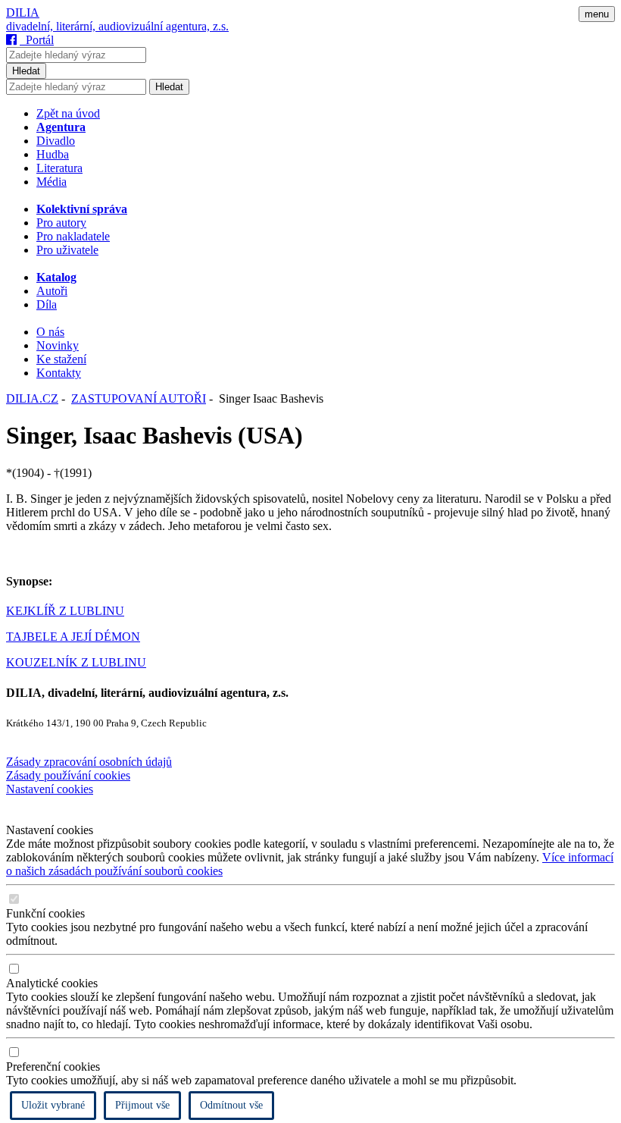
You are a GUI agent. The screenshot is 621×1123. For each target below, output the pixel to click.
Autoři (51, 290)
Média (51, 181)
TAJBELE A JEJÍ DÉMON (73, 636)
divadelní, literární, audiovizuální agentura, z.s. (117, 26)
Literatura (59, 168)
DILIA (22, 12)
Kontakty (58, 372)
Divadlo (55, 140)
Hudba (52, 154)
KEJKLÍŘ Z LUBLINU (65, 610)
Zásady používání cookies (68, 775)
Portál (37, 39)
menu (597, 14)
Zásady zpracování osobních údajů (89, 761)
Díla (46, 304)
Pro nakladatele (73, 236)
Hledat (26, 71)
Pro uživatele (67, 249)
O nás (50, 331)
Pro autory (61, 222)
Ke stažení (61, 359)
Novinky (57, 345)
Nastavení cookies (49, 789)
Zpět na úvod (68, 113)
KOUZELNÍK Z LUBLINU (76, 662)
